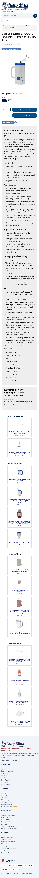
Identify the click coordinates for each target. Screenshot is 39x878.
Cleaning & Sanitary (7, 837)
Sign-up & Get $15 (6, 817)
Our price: (6, 93)
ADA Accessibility (6, 804)
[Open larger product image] (19, 71)
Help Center (5, 795)
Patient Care (5, 844)
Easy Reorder (5, 778)
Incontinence (5, 846)
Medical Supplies (6, 839)
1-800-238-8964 (11, 760)
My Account (19, 20)
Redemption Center (7, 822)
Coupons (4, 824)
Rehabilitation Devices (8, 841)
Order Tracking (6, 780)
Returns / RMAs (5, 782)
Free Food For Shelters (8, 826)
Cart (31, 20)
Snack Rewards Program (8, 815)
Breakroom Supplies (7, 853)
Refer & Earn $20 (6, 819)
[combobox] (6, 110)
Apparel (3, 850)
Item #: (4, 49)
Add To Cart (25, 110)
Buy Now (24, 115)
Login (2, 769)
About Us (4, 793)
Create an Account (7, 771)
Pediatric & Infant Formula (9, 848)
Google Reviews (9, 806)
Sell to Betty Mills (6, 802)
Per (3, 97)
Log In (7, 20)
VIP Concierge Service (8, 800)
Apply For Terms (6, 784)
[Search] (35, 16)
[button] (3, 71)
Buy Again (4, 775)
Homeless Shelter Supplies (9, 828)
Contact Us (4, 797)
